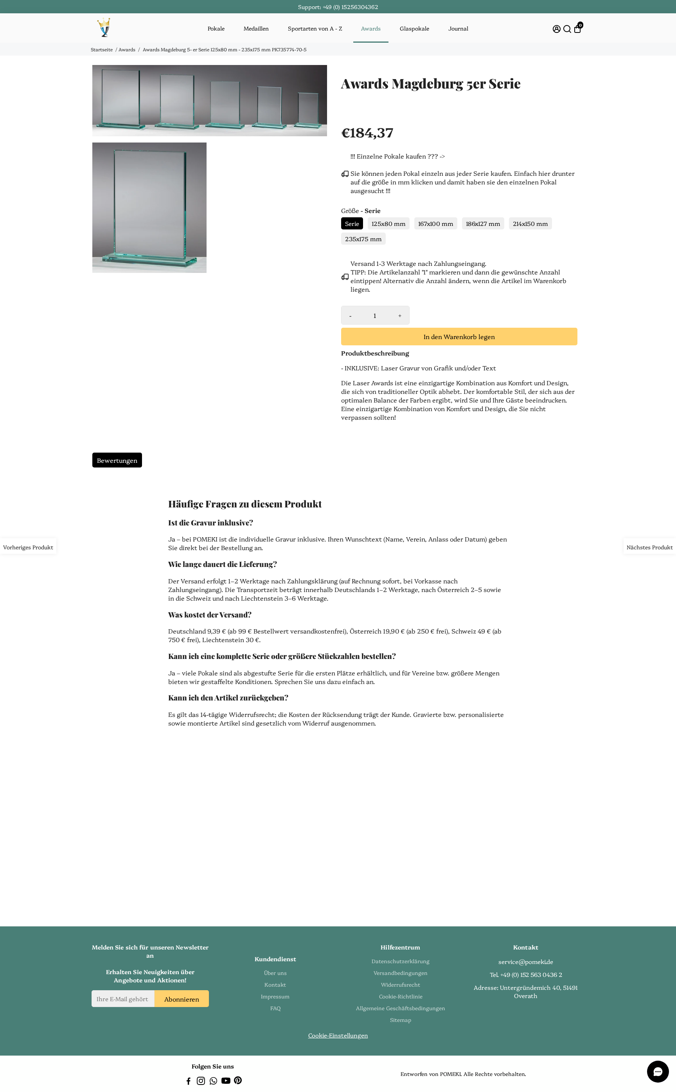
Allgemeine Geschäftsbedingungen (400, 1007)
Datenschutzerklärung (401, 960)
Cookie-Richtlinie (400, 996)
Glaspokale (414, 28)
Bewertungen (117, 460)
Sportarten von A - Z (315, 28)
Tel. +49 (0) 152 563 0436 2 (526, 974)
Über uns (275, 972)
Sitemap (400, 1019)
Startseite (102, 49)
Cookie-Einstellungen (338, 1035)
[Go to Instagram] (201, 1082)
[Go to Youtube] (226, 1082)
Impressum (275, 996)
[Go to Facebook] (188, 1082)
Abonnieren (181, 998)
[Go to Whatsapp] (213, 1082)
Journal (458, 28)
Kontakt (275, 984)
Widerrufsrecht (400, 984)
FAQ (275, 1007)
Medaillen (256, 28)
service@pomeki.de (525, 961)
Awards (371, 28)
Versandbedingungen (401, 972)
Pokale (216, 28)
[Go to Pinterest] (238, 1082)
